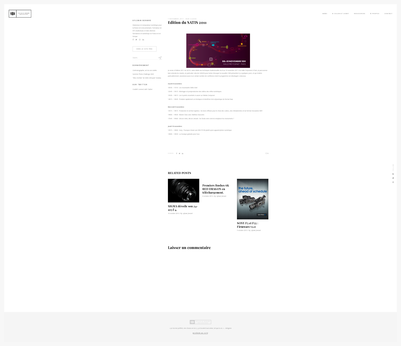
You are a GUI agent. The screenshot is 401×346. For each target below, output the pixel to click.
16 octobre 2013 (173, 213)
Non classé (191, 19)
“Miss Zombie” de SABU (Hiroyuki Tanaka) (147, 78)
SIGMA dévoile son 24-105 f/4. (183, 208)
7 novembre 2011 (176, 19)
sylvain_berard (187, 213)
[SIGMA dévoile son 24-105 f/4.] (183, 190)
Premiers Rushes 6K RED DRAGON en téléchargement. (215, 189)
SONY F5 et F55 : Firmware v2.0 (247, 224)
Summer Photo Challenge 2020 (143, 74)
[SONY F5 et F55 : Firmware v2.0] (252, 199)
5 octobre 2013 (242, 230)
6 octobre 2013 (207, 196)
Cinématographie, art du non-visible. (145, 70)
